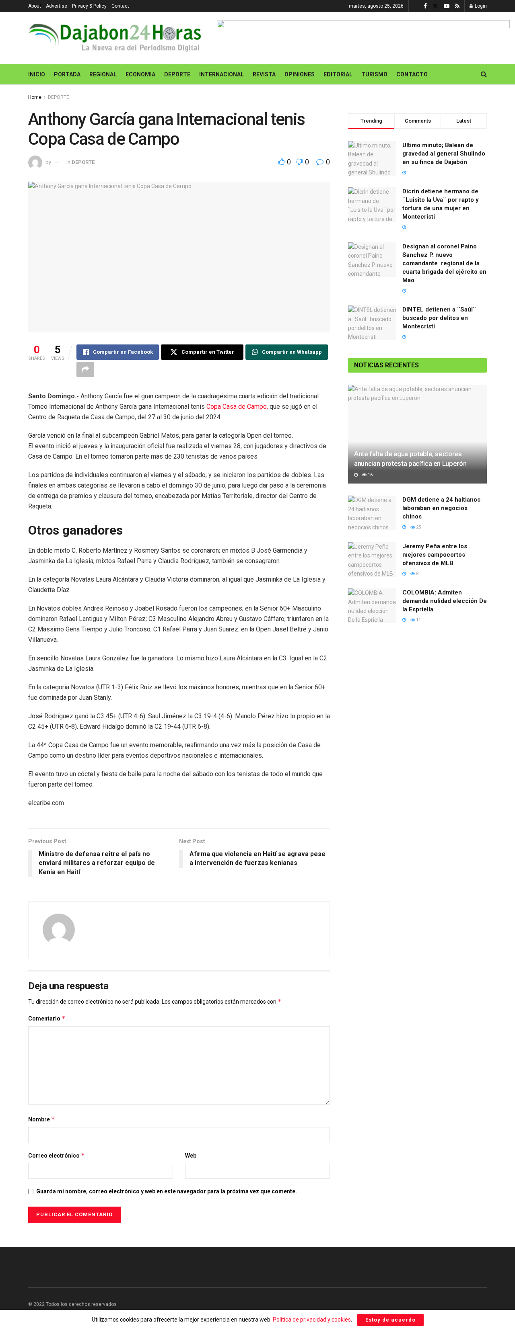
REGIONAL (103, 74)
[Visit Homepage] (117, 38)
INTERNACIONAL (221, 74)
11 (418, 620)
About (34, 6)
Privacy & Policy (89, 6)
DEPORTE (177, 74)
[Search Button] (484, 74)
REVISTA (264, 74)
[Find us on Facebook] (425, 6)
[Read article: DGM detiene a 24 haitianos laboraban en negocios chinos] (372, 513)
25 (418, 527)
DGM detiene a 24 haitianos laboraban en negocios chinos (441, 508)
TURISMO (374, 74)
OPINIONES (299, 74)
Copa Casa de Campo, (238, 406)
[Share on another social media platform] (85, 369)
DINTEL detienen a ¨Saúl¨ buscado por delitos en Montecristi (439, 318)
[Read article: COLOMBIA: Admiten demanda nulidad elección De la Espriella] (372, 605)
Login (480, 6)
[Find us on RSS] (457, 6)
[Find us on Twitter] (435, 6)
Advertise (56, 6)
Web (190, 1155)
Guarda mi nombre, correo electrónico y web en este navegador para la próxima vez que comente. (166, 1191)
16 (370, 474)
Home (34, 97)
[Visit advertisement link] (363, 38)
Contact (120, 6)
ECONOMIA (140, 74)
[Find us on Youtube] (446, 6)
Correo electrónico (56, 1155)
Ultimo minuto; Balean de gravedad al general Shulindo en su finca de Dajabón (443, 153)
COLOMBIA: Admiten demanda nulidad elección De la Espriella (444, 601)
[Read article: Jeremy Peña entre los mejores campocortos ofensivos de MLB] (372, 559)
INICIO (36, 74)
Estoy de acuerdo (390, 1320)
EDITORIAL (337, 74)
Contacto (412, 74)
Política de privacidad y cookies (312, 1319)
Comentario (47, 1018)
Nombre (41, 1119)
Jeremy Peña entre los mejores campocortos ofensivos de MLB (434, 555)
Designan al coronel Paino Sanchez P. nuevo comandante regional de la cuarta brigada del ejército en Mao (444, 263)
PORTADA (67, 74)
